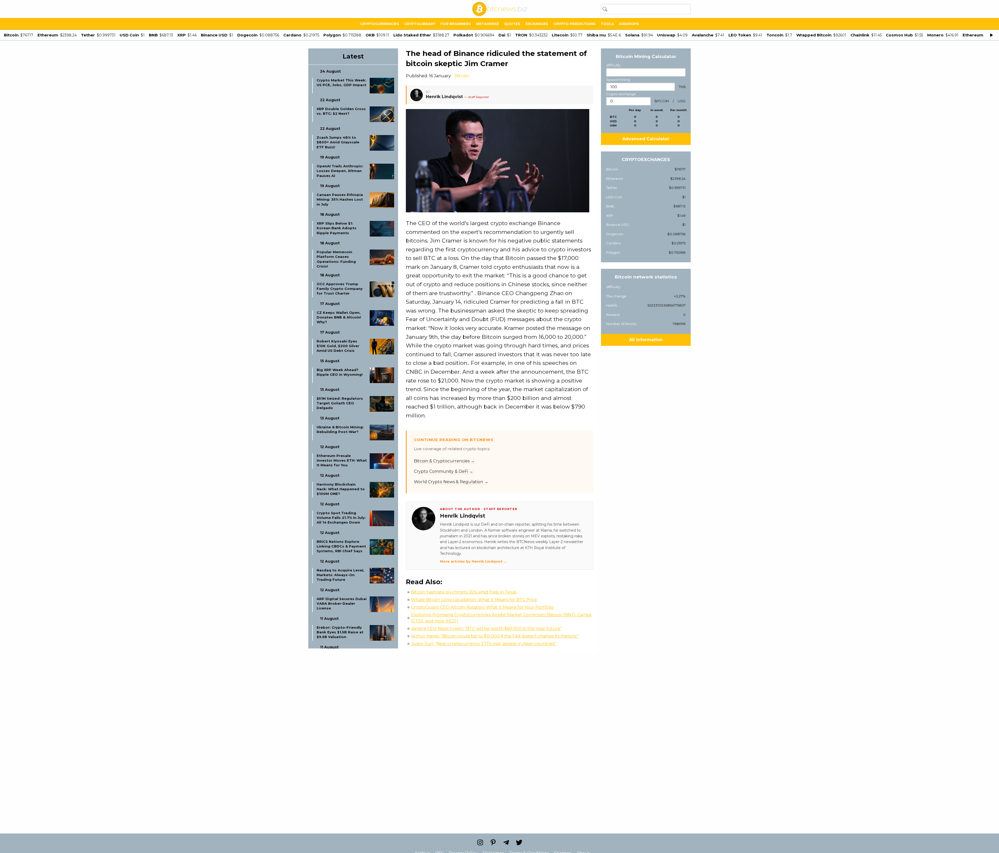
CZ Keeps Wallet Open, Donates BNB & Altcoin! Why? (339, 317)
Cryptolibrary (419, 24)
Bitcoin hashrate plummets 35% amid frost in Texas (463, 592)
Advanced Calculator (645, 138)
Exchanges (537, 24)
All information (646, 339)
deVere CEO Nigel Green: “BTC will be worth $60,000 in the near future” (486, 628)
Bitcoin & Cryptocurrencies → (444, 461)
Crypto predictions (574, 24)
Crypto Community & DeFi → (443, 471)
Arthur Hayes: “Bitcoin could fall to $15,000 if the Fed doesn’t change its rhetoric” (495, 636)
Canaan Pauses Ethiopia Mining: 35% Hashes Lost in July (340, 199)
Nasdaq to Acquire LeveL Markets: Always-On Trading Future (340, 575)
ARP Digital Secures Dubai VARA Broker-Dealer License (342, 603)
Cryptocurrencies (379, 24)
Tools (607, 24)
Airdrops (629, 24)
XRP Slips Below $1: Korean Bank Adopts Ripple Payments (336, 228)
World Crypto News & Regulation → (451, 481)
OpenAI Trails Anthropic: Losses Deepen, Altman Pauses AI (340, 170)
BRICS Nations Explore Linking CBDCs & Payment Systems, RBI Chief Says (341, 546)
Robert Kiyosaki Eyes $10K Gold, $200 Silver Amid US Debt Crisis (338, 346)
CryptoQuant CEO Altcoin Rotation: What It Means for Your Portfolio (482, 607)
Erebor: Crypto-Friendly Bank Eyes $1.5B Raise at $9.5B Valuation (340, 632)
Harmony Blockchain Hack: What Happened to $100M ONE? (341, 489)
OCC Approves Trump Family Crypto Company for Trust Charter (340, 288)
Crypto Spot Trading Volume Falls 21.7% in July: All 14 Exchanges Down (341, 517)
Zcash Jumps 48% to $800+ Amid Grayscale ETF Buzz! (338, 142)
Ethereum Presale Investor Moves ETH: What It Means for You (342, 460)
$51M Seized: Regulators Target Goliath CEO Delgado (340, 403)
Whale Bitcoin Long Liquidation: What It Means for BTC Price (474, 599)
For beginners (455, 24)
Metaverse (487, 24)
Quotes (512, 24)
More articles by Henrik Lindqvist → (473, 561)
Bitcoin (462, 75)
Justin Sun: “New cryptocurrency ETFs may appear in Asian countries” (483, 643)
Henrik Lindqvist (444, 96)
